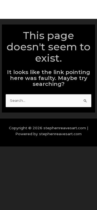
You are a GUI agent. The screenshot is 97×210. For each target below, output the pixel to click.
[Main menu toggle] (86, 9)
